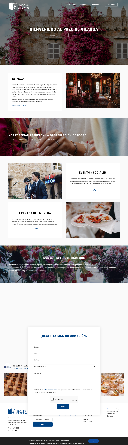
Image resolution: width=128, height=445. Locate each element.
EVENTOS (83, 5)
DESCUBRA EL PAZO (19, 106)
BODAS (75, 5)
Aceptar (93, 441)
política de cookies (78, 443)
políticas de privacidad (50, 390)
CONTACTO (111, 5)
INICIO (69, 5)
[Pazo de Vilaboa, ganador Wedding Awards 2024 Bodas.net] (113, 416)
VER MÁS (93, 190)
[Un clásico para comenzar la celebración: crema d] (15, 384)
